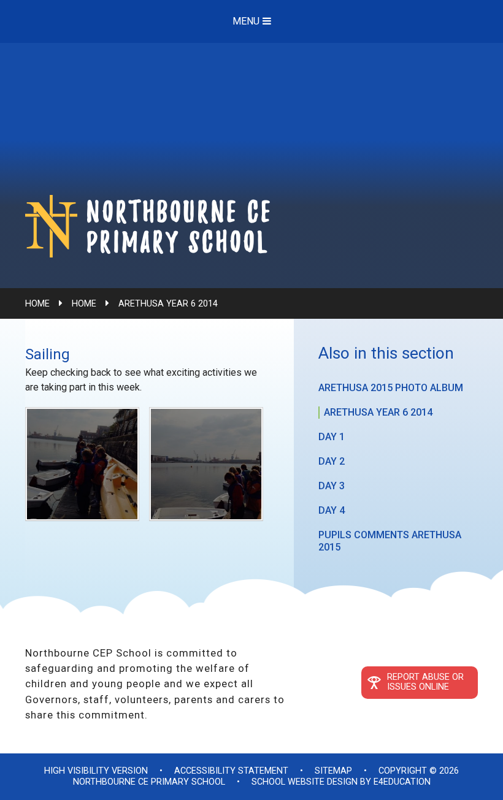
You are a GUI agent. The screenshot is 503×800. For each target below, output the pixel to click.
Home (37, 304)
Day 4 (331, 510)
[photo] (206, 464)
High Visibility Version (96, 771)
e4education (402, 782)
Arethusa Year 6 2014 (168, 304)
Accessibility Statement (231, 771)
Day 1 (331, 437)
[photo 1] (82, 464)
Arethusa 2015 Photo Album (390, 388)
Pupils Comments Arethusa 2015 (389, 541)
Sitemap (333, 771)
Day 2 (331, 461)
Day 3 (331, 486)
